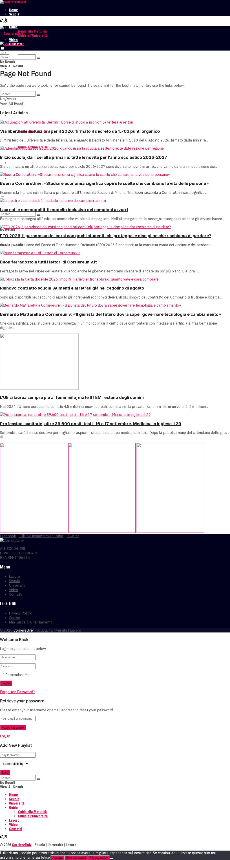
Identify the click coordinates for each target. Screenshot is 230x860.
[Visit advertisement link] (34, 531)
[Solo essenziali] (111, 858)
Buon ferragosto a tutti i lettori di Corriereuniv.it (48, 262)
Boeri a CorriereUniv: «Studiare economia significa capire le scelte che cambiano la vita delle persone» (104, 183)
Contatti (15, 179)
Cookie (14, 617)
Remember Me (17, 674)
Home (13, 10)
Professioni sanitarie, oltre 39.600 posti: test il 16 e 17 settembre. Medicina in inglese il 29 (90, 423)
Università (16, 18)
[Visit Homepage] (13, 2)
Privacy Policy (20, 613)
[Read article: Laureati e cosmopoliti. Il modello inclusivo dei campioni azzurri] (115, 200)
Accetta (57, 857)
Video (13, 163)
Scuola (14, 14)
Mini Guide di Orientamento (31, 622)
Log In (5, 736)
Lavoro (14, 23)
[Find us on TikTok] (2, 21)
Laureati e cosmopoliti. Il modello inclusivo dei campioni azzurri (64, 209)
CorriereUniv (23, 630)
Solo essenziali (76, 857)
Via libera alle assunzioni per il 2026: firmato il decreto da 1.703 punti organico (80, 131)
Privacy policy (98, 857)
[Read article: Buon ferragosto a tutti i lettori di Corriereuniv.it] (115, 253)
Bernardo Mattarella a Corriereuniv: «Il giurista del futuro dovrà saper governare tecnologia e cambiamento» (110, 314)
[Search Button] (38, 58)
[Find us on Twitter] (6, 21)
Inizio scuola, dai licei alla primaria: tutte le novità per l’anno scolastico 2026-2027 (83, 157)
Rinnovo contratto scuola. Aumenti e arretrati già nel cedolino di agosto (72, 288)
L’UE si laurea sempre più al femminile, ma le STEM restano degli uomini (72, 397)
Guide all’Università (33, 35)
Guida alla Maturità (32, 31)
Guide (13, 116)
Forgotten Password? (17, 692)
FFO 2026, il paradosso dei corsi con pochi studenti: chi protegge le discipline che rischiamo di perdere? (105, 235)
